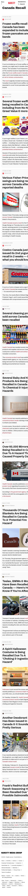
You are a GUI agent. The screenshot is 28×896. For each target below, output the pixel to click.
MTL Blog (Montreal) (7, 877)
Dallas (3, 885)
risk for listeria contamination (13, 77)
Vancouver (4, 882)
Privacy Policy (17, 870)
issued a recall (14, 767)
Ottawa (20, 880)
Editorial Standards (6, 867)
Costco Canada (10, 289)
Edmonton (17, 882)
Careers (20, 860)
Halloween (5, 689)
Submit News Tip (5, 865)
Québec (17, 875)
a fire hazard (6, 496)
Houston (9, 887)
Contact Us (18, 863)
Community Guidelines (16, 865)
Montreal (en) (18, 884)
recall (7, 81)
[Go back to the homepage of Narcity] (11, 3)
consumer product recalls (10, 420)
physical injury (6, 433)
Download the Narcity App (8, 863)
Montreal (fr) (13, 880)
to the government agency (17, 492)
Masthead (15, 867)
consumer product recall (13, 357)
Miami (8, 885)
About (3, 860)
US (12, 875)
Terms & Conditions (6, 872)
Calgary (11, 882)
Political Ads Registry (7, 870)
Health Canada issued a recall (12, 223)
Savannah (14, 885)
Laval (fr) (11, 884)
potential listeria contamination (12, 149)
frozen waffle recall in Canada (17, 73)
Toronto (7, 880)
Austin (3, 887)
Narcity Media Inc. (18, 857)
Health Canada (7, 347)
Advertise (8, 860)
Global (22, 875)
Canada (8, 875)
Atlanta (20, 885)
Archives (15, 860)
